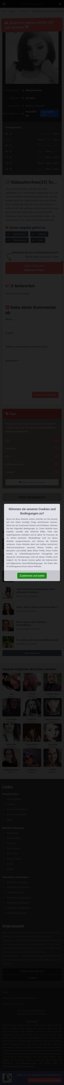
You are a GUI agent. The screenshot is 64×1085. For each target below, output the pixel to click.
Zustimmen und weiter (32, 575)
